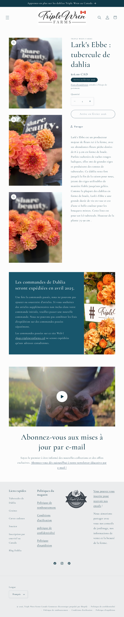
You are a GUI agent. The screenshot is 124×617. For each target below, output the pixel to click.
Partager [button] (78, 126)
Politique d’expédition (105, 610)
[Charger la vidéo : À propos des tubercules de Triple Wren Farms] (62, 396)
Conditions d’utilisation (82, 610)
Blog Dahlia (15, 550)
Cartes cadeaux (17, 518)
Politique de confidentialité (103, 606)
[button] (7, 17)
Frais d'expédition (79, 84)
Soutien (13, 526)
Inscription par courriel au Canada (17, 538)
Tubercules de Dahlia (16, 500)
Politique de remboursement (55, 610)
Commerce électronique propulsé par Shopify (68, 606)
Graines (13, 510)
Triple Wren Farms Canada (35, 606)
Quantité (75, 94)
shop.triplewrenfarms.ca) (30, 338)
